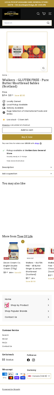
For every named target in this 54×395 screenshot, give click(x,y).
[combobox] (27, 23)
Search (5, 335)
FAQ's (4, 342)
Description (8, 167)
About (5, 339)
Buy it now (27, 137)
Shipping (6, 125)
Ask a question (9, 173)
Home (4, 75)
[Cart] (44, 13)
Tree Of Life (25, 236)
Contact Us (7, 346)
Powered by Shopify (11, 389)
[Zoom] (43, 68)
